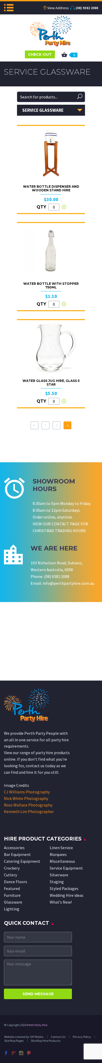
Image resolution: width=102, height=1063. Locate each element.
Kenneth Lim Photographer (29, 811)
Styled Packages (64, 888)
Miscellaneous (62, 861)
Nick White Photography (26, 798)
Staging (57, 881)
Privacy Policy (82, 1037)
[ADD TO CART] (63, 207)
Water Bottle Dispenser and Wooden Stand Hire (51, 188)
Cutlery (10, 874)
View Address (58, 7)
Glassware (13, 902)
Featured (12, 888)
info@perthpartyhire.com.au (68, 583)
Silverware (59, 874)
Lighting (11, 908)
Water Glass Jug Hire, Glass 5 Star (51, 382)
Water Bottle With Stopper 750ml (51, 285)
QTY (41, 206)
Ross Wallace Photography (28, 805)
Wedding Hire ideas (66, 895)
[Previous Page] (34, 425)
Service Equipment (66, 868)
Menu (9, 7)
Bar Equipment (17, 854)
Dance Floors (15, 881)
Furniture (12, 895)
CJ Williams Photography (27, 791)
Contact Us (58, 1037)
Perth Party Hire (37, 1025)
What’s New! (61, 902)
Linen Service (61, 847)
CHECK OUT (40, 54)
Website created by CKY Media (23, 1037)
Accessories (14, 847)
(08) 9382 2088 (87, 7)
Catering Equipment (22, 861)
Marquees (58, 854)
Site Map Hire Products (45, 1041)
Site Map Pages (14, 1041)
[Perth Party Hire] (51, 30)
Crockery (12, 868)
